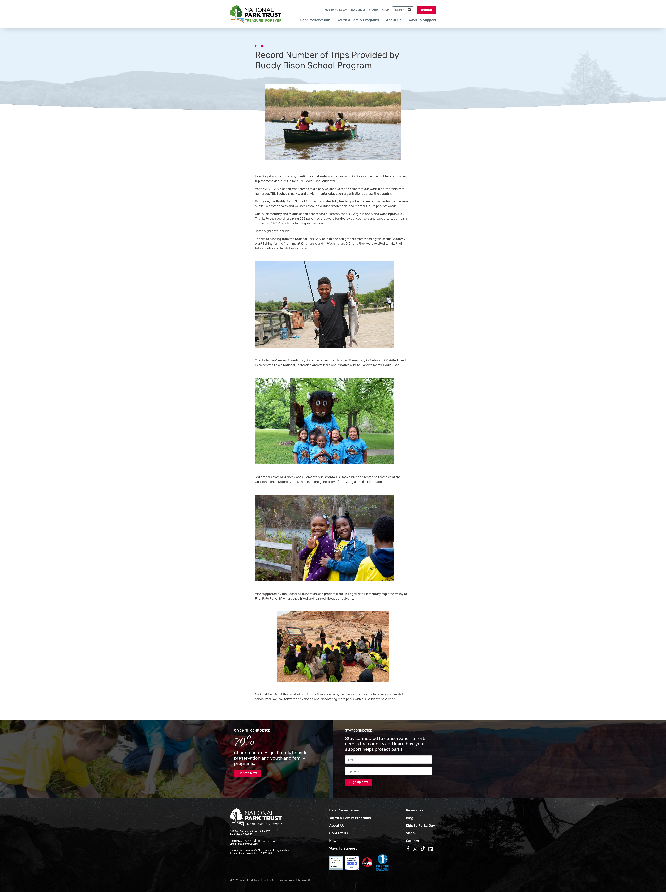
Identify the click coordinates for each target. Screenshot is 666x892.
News (333, 841)
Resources (358, 9)
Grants (374, 9)
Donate (426, 10)
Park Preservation (315, 20)
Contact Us (338, 833)
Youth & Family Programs (358, 20)
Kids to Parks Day (336, 9)
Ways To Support (422, 20)
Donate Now (247, 773)
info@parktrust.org (247, 843)
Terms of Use (305, 880)
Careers (412, 841)
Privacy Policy (286, 880)
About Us (394, 20)
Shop (385, 9)
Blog (259, 46)
